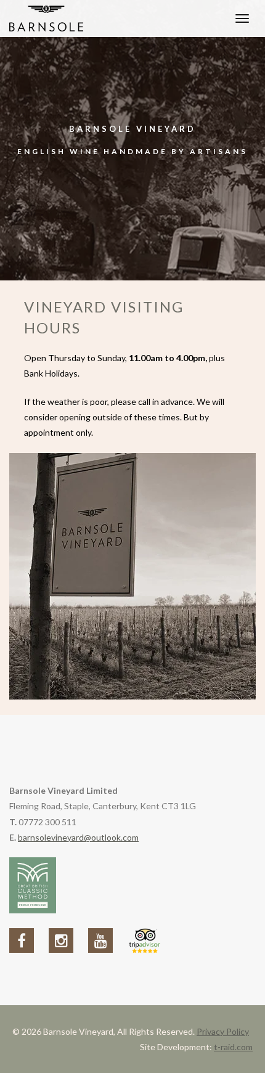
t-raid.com (233, 1047)
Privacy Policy (223, 1031)
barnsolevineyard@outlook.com (78, 837)
